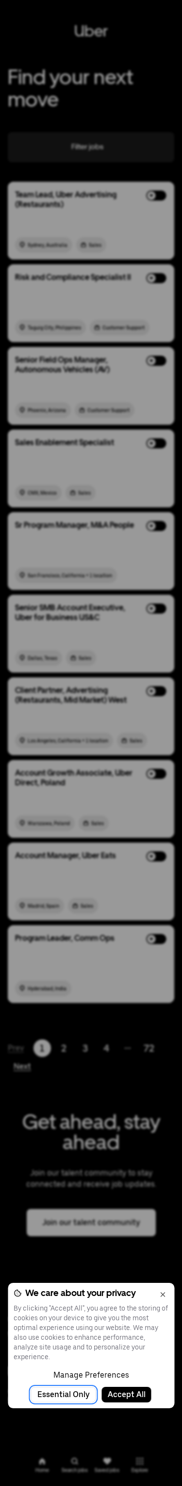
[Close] (162, 1294)
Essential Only (63, 1394)
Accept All (127, 1394)
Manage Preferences (91, 1375)
